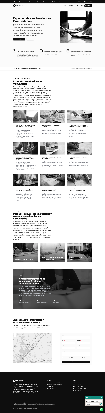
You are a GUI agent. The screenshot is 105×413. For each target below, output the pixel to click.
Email (63, 340)
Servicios (70, 5)
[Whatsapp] (101, 409)
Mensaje (64, 351)
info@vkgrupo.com (51, 388)
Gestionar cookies (88, 1)
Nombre (64, 335)
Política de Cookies (77, 384)
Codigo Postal (65, 345)
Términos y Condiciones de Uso (80, 388)
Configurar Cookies (77, 390)
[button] (32, 347)
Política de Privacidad (75, 357)
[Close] (101, 397)
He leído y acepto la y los (75, 358)
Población (79, 345)
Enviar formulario (76, 361)
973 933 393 (80, 5)
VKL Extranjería (20, 5)
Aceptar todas (78, 1)
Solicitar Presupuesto (18, 39)
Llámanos (29, 39)
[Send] (101, 404)
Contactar (87, 5)
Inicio (65, 5)
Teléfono (79, 340)
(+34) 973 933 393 (51, 386)
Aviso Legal (75, 382)
